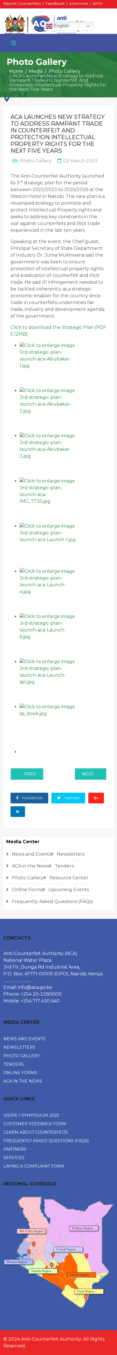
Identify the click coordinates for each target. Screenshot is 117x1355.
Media (36, 71)
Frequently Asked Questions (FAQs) (52, 901)
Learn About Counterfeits (35, 1132)
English (61, 25)
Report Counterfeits (22, 3)
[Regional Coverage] (58, 1252)
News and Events (31, 854)
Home (16, 71)
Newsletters (70, 854)
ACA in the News (30, 866)
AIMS (98, 3)
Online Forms (27, 889)
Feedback (55, 3)
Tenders (64, 866)
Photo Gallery (64, 71)
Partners (14, 1149)
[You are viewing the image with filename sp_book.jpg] (63, 726)
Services (13, 1157)
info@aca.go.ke (35, 987)
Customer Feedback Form (34, 1123)
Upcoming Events (68, 889)
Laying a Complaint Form (33, 1166)
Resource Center (68, 877)
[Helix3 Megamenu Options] (13, 43)
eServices (78, 3)
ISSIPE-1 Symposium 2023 (31, 1115)
